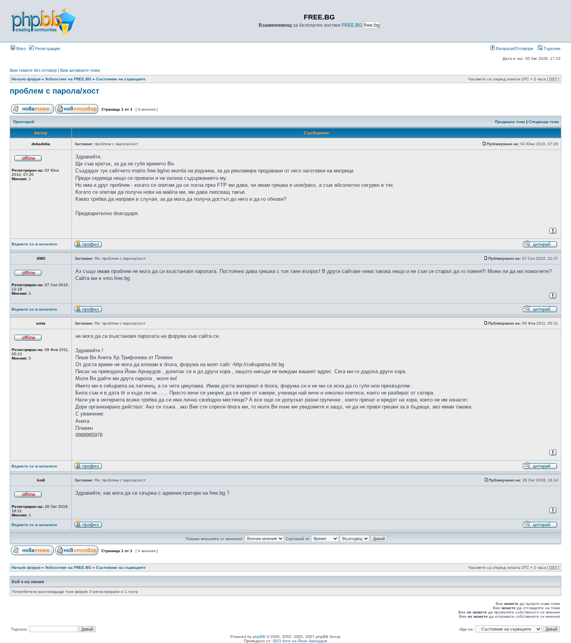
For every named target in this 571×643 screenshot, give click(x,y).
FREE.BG (352, 25)
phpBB (259, 636)
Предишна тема (510, 122)
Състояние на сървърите (121, 79)
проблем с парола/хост (54, 91)
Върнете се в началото (34, 244)
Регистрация (47, 48)
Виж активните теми (80, 70)
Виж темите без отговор (33, 70)
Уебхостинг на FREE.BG (68, 79)
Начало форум (26, 79)
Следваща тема (544, 122)
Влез (20, 48)
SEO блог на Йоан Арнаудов (300, 641)
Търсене (551, 48)
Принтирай (23, 122)
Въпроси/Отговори (514, 48)
